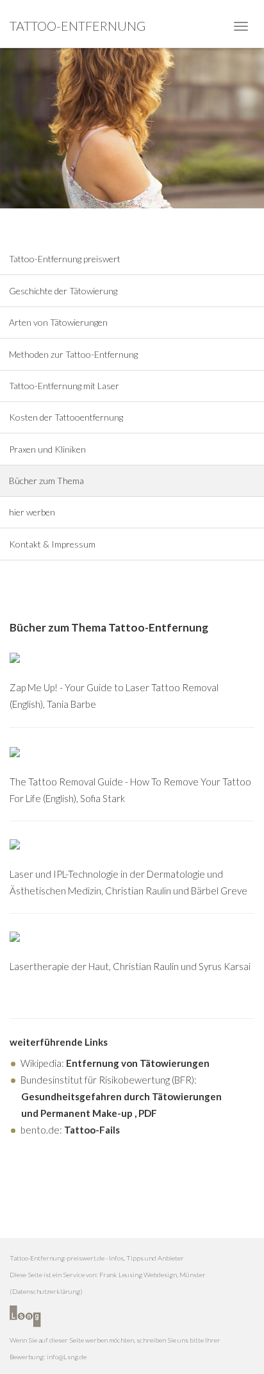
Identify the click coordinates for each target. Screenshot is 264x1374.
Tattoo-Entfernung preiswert (64, 258)
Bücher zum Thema (46, 480)
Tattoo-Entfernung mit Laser (64, 385)
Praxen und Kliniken (47, 448)
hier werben (32, 512)
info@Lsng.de (67, 1357)
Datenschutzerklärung (46, 1291)
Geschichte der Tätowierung (63, 290)
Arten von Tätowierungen (58, 322)
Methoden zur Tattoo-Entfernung (73, 353)
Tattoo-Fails (92, 1129)
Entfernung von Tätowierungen (138, 1063)
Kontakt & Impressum (52, 544)
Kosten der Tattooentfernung (66, 417)
